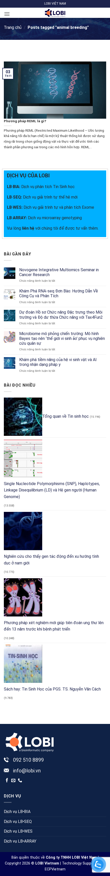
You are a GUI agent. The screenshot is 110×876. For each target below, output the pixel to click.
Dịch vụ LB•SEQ (18, 821)
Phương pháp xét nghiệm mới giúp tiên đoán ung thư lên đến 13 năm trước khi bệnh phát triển (54, 626)
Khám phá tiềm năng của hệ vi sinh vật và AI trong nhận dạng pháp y (58, 362)
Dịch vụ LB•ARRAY (20, 841)
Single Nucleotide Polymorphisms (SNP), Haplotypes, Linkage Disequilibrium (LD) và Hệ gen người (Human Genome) (52, 490)
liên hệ (28, 228)
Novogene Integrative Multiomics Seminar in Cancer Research (59, 272)
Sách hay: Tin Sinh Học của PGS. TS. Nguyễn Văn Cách (52, 689)
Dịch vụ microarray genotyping (44, 217)
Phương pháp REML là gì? (25, 121)
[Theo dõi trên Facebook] (7, 780)
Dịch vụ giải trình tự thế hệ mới (42, 197)
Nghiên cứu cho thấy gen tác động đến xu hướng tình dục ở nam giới (51, 559)
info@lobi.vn (27, 771)
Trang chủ (12, 27)
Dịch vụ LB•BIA (17, 811)
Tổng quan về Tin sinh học (65, 416)
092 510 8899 (28, 760)
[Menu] (7, 14)
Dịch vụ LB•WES (18, 831)
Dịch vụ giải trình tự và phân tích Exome (50, 207)
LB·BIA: (14, 186)
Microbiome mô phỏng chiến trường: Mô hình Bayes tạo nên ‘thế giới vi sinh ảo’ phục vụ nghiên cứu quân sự (62, 338)
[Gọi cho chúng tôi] (20, 780)
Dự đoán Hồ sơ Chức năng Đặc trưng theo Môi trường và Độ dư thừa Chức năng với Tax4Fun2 (61, 314)
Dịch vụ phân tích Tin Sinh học (48, 186)
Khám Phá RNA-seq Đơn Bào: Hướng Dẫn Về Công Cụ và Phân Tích (58, 293)
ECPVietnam (55, 869)
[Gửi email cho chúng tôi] (13, 780)
